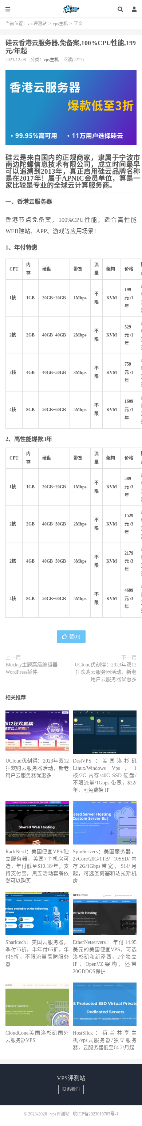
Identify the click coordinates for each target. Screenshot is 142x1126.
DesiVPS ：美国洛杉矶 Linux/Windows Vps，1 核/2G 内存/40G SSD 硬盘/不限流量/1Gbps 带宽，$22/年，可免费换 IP (104, 775)
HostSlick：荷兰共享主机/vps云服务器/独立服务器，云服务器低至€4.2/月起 (104, 1040)
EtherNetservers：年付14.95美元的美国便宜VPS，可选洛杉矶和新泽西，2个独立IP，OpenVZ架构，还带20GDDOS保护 (104, 957)
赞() (74, 636)
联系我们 (71, 1089)
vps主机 (60, 23)
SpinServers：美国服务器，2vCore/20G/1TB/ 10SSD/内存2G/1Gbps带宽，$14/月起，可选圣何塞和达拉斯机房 (104, 866)
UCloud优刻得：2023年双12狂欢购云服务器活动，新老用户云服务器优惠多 (106, 672)
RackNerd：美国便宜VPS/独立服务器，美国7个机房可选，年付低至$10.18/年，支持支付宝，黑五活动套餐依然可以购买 (37, 866)
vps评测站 (71, 9)
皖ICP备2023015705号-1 (95, 1114)
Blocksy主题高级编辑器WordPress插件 (31, 668)
